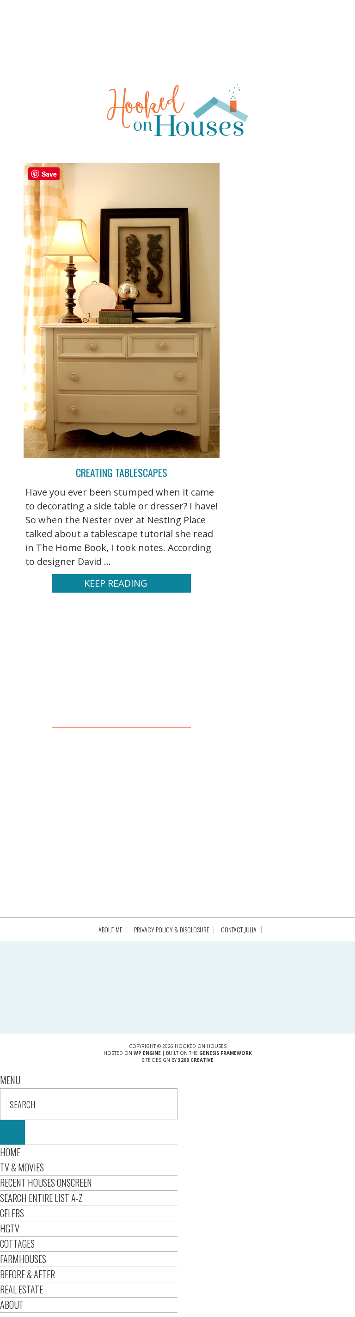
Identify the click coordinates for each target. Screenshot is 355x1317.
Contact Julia (239, 929)
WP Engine (147, 1053)
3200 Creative (196, 1060)
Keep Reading (115, 583)
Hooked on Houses (177, 109)
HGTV (9, 1228)
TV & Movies (22, 1167)
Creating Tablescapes (121, 472)
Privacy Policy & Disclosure (171, 929)
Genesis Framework (225, 1053)
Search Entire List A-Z (41, 1198)
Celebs (12, 1213)
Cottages (17, 1243)
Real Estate (21, 1289)
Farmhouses (23, 1259)
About (12, 1304)
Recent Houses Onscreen (46, 1182)
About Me (110, 929)
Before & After (27, 1274)
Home (10, 1152)
